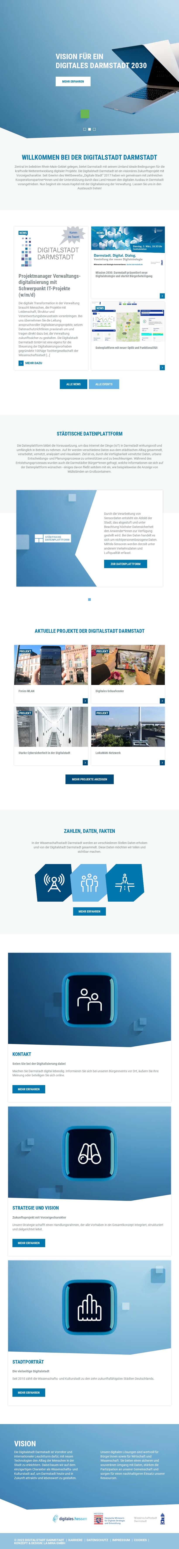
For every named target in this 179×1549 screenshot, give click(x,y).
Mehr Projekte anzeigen (89, 779)
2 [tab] (89, 129)
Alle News (73, 384)
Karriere (75, 1540)
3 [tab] (94, 129)
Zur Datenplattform (126, 564)
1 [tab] (84, 129)
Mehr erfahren (73, 81)
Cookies (140, 1540)
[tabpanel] (89, 69)
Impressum (121, 1540)
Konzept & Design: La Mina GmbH (39, 1543)
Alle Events (104, 384)
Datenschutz (97, 1540)
